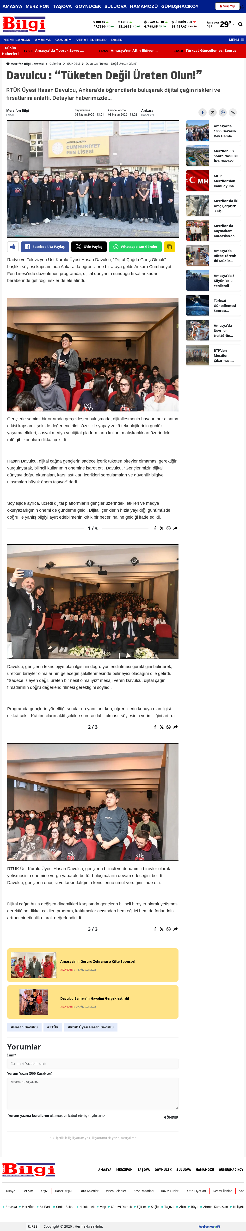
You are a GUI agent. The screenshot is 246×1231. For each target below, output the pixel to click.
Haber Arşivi (63, 1191)
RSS (34, 1226)
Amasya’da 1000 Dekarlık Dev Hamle (225, 131)
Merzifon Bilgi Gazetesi (27, 64)
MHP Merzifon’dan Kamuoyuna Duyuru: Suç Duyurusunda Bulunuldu (225, 181)
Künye (10, 1191)
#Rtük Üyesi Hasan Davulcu (91, 1027)
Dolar (100, 22)
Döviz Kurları (170, 1191)
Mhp (101, 1206)
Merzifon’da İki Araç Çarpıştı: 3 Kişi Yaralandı (226, 206)
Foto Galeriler (89, 1191)
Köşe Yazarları (144, 1191)
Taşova (167, 1206)
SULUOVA (116, 6)
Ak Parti (44, 1206)
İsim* (11, 1055)
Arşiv (44, 1191)
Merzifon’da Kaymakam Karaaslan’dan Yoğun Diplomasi (225, 230)
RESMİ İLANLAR (16, 40)
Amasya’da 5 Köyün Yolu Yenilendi (224, 280)
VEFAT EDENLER (91, 40)
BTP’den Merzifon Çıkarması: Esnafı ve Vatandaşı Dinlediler (222, 355)
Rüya (193, 1206)
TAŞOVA (62, 6)
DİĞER (117, 40)
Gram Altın (156, 22)
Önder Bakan (63, 1206)
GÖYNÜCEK (88, 6)
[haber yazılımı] (209, 1226)
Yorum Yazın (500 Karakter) (29, 1073)
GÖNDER (171, 1117)
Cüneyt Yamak (120, 1206)
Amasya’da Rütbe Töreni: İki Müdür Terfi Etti (225, 255)
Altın (181, 1206)
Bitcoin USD (183, 22)
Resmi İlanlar (222, 1191)
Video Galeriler (116, 1191)
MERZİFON (37, 6)
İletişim (28, 1191)
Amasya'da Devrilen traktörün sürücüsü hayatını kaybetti (223, 330)
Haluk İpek (85, 1206)
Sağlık (153, 1206)
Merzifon (27, 1206)
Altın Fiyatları (196, 1191)
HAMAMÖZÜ (144, 6)
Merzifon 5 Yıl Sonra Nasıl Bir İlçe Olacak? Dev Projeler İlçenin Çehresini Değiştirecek (226, 156)
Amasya (9, 1206)
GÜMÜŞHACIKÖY (180, 6)
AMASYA (12, 6)
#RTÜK (52, 1027)
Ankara (147, 110)
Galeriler (55, 64)
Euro (124, 22)
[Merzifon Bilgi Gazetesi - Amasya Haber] (28, 1169)
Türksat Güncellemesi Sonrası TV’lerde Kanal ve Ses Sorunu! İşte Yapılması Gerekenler (226, 305)
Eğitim (140, 1206)
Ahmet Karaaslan (214, 1206)
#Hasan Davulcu (24, 1027)
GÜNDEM (63, 40)
